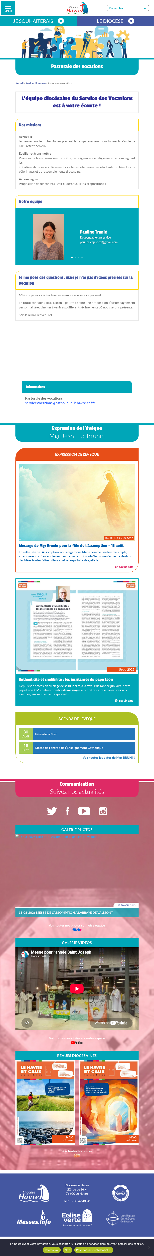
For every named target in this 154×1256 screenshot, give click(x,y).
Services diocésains (36, 83)
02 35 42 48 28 (80, 1201)
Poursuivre (52, 1250)
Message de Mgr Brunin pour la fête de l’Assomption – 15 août (71, 545)
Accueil (19, 83)
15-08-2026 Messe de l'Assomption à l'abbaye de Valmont (66, 912)
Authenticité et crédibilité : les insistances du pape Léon (66, 679)
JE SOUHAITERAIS (33, 21)
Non (67, 1250)
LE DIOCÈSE (110, 21)
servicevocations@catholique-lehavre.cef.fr (60, 403)
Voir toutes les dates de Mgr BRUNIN (109, 757)
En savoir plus (124, 566)
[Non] (149, 1247)
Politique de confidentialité (93, 1250)
